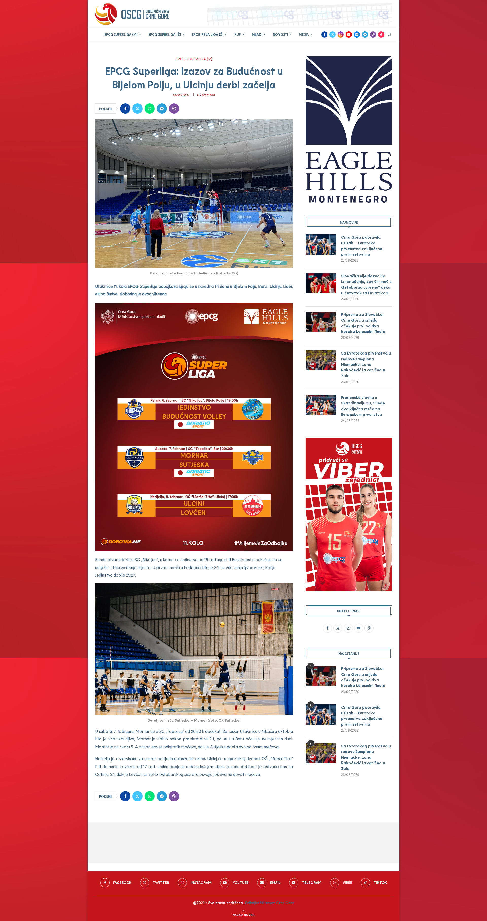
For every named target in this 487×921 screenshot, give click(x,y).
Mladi (257, 34)
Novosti (280, 34)
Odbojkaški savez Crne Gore (269, 902)
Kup (237, 34)
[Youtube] (349, 34)
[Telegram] (365, 34)
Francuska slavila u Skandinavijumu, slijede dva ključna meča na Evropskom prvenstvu (363, 406)
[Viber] (373, 34)
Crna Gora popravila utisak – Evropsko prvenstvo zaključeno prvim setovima (361, 245)
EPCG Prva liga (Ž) (207, 34)
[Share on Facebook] (125, 108)
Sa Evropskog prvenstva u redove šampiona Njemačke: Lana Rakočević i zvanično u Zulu (366, 364)
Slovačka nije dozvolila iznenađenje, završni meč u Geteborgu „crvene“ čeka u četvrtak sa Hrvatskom (366, 284)
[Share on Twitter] (137, 108)
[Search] (389, 35)
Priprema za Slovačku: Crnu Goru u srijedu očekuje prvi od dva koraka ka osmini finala (363, 323)
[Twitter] (332, 34)
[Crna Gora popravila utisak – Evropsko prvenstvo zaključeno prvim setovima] (321, 244)
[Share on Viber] (174, 108)
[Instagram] (341, 34)
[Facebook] (324, 34)
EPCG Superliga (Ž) (164, 34)
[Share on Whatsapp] (150, 108)
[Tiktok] (381, 34)
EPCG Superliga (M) (120, 34)
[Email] (357, 34)
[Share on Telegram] (162, 108)
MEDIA (304, 34)
